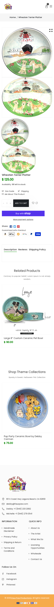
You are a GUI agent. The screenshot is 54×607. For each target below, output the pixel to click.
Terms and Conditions (9, 549)
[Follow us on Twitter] (14, 226)
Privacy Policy (10, 536)
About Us (35, 528)
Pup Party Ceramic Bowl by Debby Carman (23, 438)
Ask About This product (15, 194)
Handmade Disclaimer (9, 530)
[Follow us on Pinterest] (18, 226)
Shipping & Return (12, 542)
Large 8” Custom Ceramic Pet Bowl (23, 338)
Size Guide (9, 191)
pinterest (10, 584)
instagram (11, 579)
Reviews (22, 249)
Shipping (25, 191)
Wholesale (36, 553)
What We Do (37, 539)
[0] (46, 7)
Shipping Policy (37, 249)
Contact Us (36, 559)
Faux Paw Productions (21, 598)
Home (13, 17)
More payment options (23, 219)
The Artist (35, 533)
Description (10, 249)
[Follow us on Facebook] (11, 226)
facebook (11, 573)
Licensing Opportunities (37, 546)
